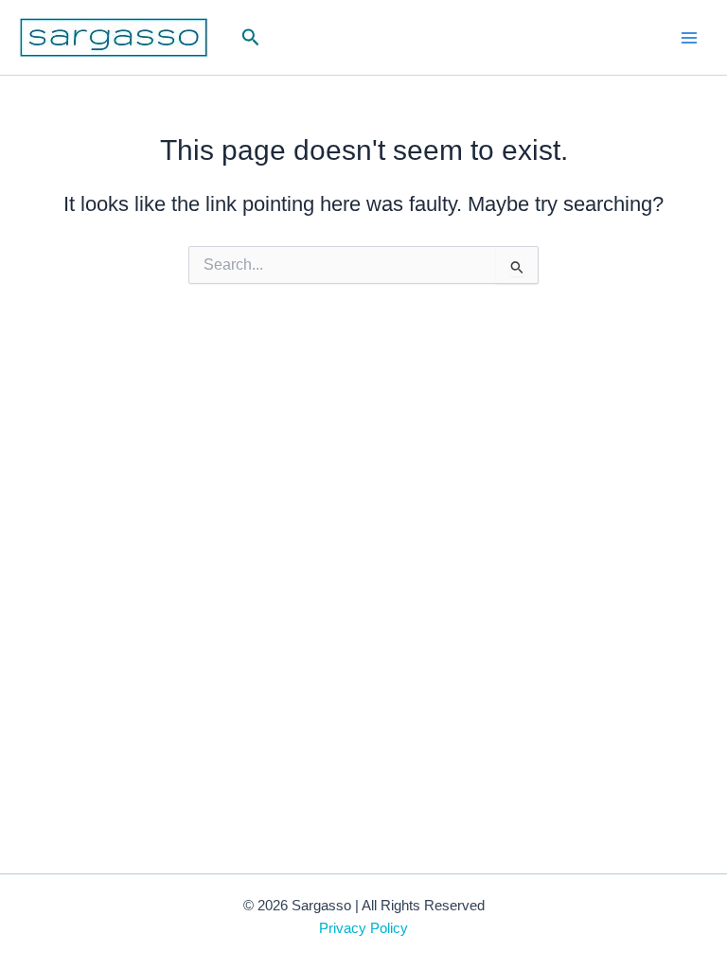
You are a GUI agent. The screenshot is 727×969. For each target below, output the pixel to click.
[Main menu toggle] (689, 37)
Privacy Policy (363, 928)
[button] (250, 38)
